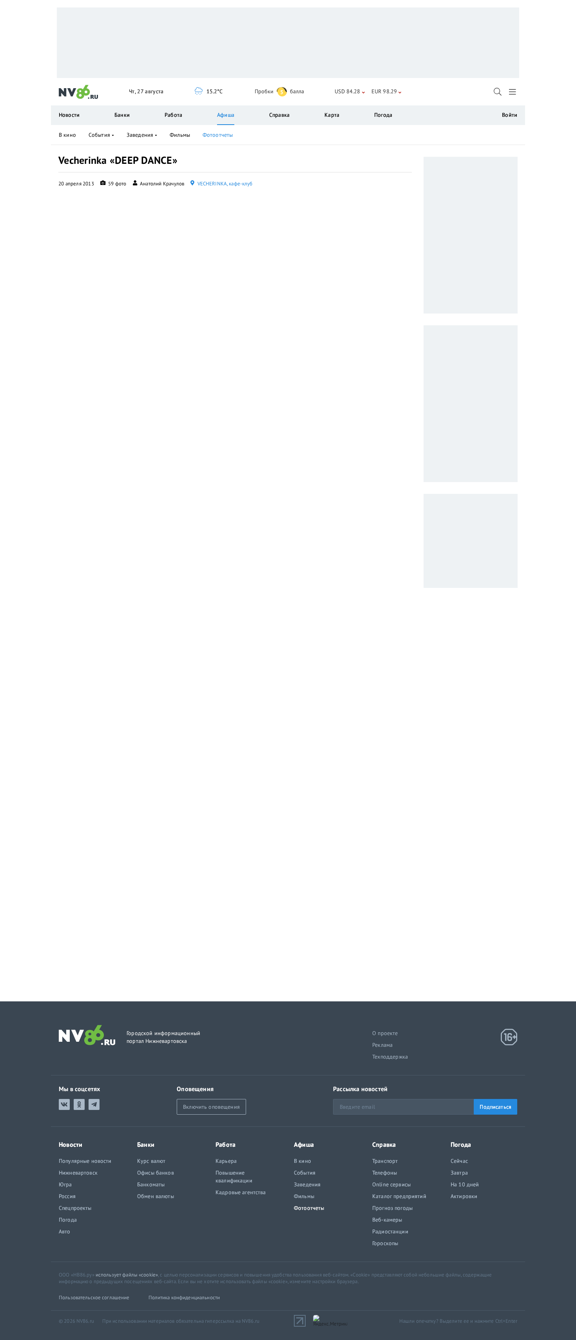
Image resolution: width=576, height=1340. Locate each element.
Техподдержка (390, 1056)
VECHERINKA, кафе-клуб (224, 183)
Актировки (464, 1196)
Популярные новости (85, 1160)
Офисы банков (155, 1172)
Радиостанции (390, 1231)
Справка (279, 114)
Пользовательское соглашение (94, 1297)
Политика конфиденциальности (184, 1297)
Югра (65, 1184)
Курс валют (151, 1160)
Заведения (140, 134)
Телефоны (384, 1172)
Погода (383, 114)
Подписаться (495, 1106)
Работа (173, 114)
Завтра (459, 1172)
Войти (509, 114)
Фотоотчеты (218, 134)
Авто (65, 1231)
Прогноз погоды (392, 1207)
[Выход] (513, 92)
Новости (69, 114)
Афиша (225, 114)
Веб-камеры (387, 1219)
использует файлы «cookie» (127, 1274)
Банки (122, 114)
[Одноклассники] (79, 1104)
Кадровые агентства (241, 1192)
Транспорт (385, 1160)
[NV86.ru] (78, 92)
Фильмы (180, 134)
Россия (67, 1196)
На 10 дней (465, 1184)
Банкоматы (151, 1184)
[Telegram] (94, 1104)
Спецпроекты (75, 1207)
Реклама (382, 1044)
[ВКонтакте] (64, 1104)
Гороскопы (385, 1243)
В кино (67, 134)
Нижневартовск (78, 1172)
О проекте (385, 1033)
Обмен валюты (155, 1196)
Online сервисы (391, 1184)
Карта (331, 114)
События (99, 134)
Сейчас (459, 1160)
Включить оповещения (211, 1106)
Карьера (226, 1160)
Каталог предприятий (399, 1196)
